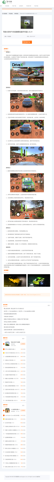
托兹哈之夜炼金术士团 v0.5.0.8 (12, 426)
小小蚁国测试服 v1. (15, 409)
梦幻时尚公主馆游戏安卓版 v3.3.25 (12, 363)
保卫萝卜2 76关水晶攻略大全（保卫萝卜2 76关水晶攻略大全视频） (20, 311)
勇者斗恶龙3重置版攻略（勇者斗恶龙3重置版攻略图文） (17, 324)
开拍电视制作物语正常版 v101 (12, 396)
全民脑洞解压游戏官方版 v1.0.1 (12, 356)
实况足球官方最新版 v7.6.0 (11, 452)
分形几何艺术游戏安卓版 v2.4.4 (12, 371)
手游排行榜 (28, 5)
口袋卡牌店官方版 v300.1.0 (11, 400)
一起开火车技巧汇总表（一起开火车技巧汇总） (15, 332)
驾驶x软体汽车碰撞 (15, 342)
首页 (1, 5)
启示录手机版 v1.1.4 (9, 422)
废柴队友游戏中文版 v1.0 (10, 441)
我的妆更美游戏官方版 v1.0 (11, 367)
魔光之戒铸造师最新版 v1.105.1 (12, 385)
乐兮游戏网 (4, 13)
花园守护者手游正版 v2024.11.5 (12, 389)
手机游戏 (11, 13)
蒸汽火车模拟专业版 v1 (10, 349)
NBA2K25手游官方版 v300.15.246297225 (13, 352)
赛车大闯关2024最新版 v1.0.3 (12, 448)
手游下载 (14, 5)
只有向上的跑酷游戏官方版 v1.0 (12, 463)
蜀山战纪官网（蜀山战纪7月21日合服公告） (14, 308)
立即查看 (23, 343)
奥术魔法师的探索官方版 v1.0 (11, 393)
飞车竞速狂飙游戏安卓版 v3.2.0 (12, 433)
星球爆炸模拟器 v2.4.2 (10, 437)
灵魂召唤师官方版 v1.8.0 (10, 459)
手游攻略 (7, 5)
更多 (49, 305)
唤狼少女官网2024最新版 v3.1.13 (12, 430)
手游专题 (36, 5)
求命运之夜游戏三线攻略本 (10, 321)
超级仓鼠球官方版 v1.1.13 (10, 419)
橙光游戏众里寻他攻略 (9, 327)
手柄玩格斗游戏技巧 (8, 316)
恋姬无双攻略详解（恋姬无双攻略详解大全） (14, 329)
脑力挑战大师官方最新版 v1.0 (11, 455)
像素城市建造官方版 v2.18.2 (11, 444)
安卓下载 (28, 42)
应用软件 (21, 5)
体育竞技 (16, 13)
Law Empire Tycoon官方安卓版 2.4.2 (13, 415)
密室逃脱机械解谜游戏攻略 (10, 314)
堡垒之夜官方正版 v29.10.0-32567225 (13, 466)
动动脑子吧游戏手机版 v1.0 (11, 374)
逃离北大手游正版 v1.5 (10, 360)
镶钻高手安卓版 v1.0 (9, 382)
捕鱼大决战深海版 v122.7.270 (11, 378)
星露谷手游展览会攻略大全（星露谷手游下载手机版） (16, 319)
